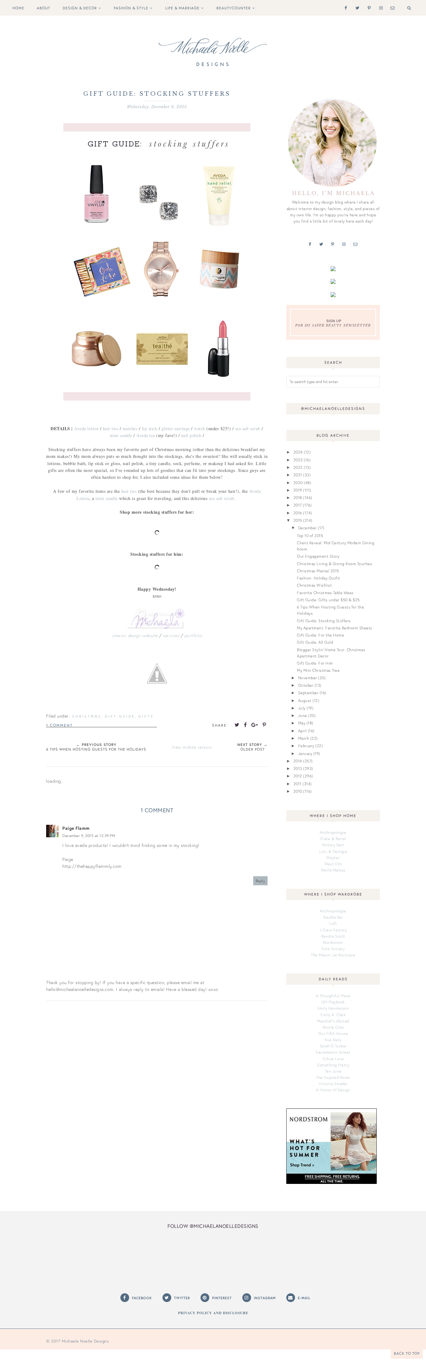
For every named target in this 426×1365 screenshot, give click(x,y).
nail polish (191, 435)
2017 (297, 504)
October (306, 685)
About (43, 8)
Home (18, 8)
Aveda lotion (86, 428)
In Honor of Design (333, 1089)
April (302, 730)
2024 (298, 451)
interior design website (135, 635)
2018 (297, 497)
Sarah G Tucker (333, 1045)
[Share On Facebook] (245, 724)
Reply (260, 880)
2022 (298, 467)
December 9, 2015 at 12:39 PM (88, 835)
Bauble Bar (333, 917)
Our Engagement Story (318, 556)
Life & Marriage (182, 8)
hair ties (111, 428)
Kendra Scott (333, 936)
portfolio (193, 635)
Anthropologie (333, 832)
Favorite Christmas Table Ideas (325, 592)
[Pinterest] (368, 8)
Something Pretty (333, 1064)
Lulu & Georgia (333, 851)
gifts (146, 716)
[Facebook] (344, 8)
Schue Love (333, 1058)
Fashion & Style (131, 8)
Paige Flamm (76, 828)
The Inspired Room (333, 1077)
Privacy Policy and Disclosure (213, 1312)
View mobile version (192, 747)
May (302, 722)
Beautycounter (233, 8)
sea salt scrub (247, 428)
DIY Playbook (333, 1001)
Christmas (86, 716)
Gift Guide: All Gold (315, 642)
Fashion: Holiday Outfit (318, 577)
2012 (297, 775)
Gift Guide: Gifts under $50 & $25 (328, 599)
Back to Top (407, 1353)
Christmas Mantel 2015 (318, 570)
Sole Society (333, 948)
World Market (333, 870)
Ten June (333, 1071)
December (307, 527)
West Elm (333, 863)
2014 (297, 760)
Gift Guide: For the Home (320, 634)
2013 (297, 768)
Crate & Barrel (333, 838)
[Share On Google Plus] (254, 724)
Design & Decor (80, 8)
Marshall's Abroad (333, 1020)
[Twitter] (356, 8)
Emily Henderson (333, 1008)
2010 (297, 791)
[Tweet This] (237, 724)
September (308, 692)
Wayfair (333, 857)
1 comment (59, 725)
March (303, 738)
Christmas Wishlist (314, 585)
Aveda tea (145, 435)
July (302, 707)
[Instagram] (380, 8)
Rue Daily (333, 1039)
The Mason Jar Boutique (333, 954)
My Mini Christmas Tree (318, 670)
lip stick (149, 428)
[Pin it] (264, 724)
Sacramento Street (333, 1052)
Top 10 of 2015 (310, 535)
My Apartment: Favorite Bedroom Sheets (334, 627)
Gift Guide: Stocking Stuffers (324, 620)
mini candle (121, 435)
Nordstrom (333, 942)
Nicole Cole (333, 1027)
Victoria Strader (333, 1083)
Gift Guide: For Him (315, 663)
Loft (333, 923)
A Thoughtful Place (333, 995)
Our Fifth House (333, 1033)
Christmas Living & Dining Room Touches (334, 563)
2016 (297, 512)
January (305, 753)
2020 (298, 482)
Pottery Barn (333, 844)
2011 (297, 783)
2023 (298, 459)
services (171, 635)
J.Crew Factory (333, 929)
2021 (297, 474)
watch (199, 428)
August (305, 700)
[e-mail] (391, 8)
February (306, 745)
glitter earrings (176, 428)
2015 (297, 520)
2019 (297, 490)
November (307, 677)
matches (130, 428)
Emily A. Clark (333, 1014)
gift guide (120, 716)
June (302, 715)
